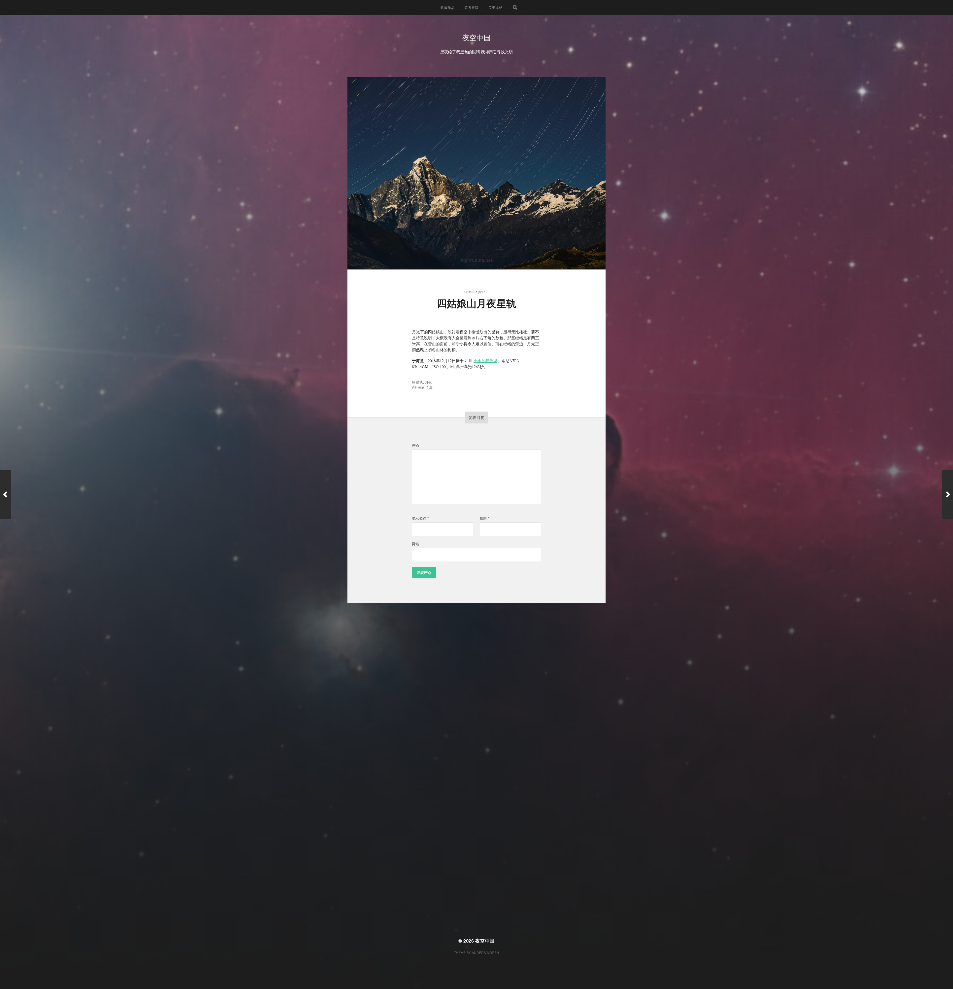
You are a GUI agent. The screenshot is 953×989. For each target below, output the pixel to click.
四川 (432, 387)
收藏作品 (448, 7)
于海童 (419, 387)
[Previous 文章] (5, 494)
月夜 (428, 382)
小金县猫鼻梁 (485, 360)
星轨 (419, 382)
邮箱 (484, 518)
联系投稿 (472, 7)
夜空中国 (476, 37)
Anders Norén (485, 952)
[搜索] (514, 7)
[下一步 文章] (947, 494)
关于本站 (495, 7)
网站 (415, 543)
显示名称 (420, 518)
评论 (415, 445)
